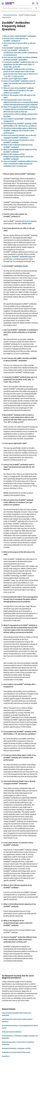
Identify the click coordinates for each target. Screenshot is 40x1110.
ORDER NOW (26, 223)
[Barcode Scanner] (33, 3)
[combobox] (20, 8)
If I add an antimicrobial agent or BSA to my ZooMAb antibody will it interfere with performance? (20, 130)
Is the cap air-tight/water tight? (15, 78)
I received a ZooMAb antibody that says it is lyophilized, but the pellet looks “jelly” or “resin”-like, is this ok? (20, 64)
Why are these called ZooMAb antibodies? (19, 36)
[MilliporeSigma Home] (9, 3)
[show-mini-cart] (37, 3)
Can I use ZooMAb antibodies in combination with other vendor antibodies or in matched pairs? (20, 52)
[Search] (36, 8)
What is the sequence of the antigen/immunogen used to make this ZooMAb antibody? (18, 156)
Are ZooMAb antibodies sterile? (15, 48)
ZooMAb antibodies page (22, 256)
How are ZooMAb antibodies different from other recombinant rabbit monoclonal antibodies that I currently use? (20, 163)
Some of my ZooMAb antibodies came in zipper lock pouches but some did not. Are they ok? (19, 83)
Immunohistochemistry (10, 15)
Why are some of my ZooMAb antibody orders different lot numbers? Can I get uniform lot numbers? (18, 90)
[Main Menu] (3, 3)
